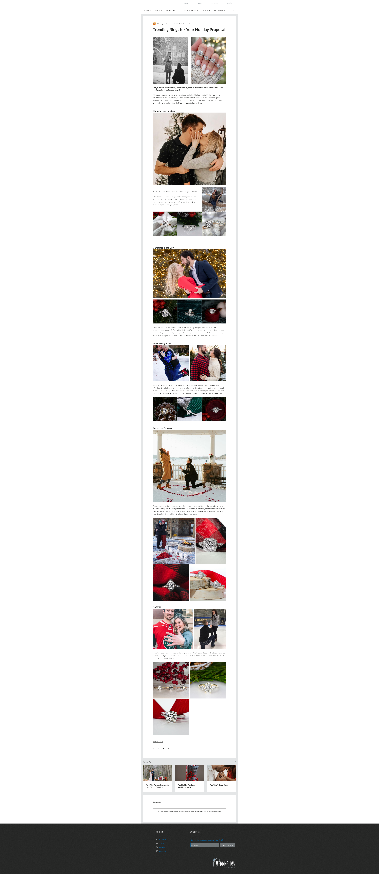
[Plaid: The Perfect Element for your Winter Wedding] (157, 773)
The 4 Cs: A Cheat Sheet (219, 785)
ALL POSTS (147, 10)
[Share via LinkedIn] (164, 748)
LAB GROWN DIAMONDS (190, 10)
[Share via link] (168, 748)
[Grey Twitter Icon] (157, 843)
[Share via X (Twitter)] (159, 748)
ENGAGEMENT (171, 10)
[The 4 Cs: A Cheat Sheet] (221, 773)
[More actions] (225, 24)
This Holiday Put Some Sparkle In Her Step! (186, 786)
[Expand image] (170, 60)
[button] (233, 10)
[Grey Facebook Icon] (157, 839)
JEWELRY (206, 10)
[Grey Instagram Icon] (157, 851)
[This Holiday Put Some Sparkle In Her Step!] (189, 773)
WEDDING (158, 10)
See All (234, 762)
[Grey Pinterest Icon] (157, 847)
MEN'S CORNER (219, 10)
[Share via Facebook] (154, 748)
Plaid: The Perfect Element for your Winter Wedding (157, 786)
